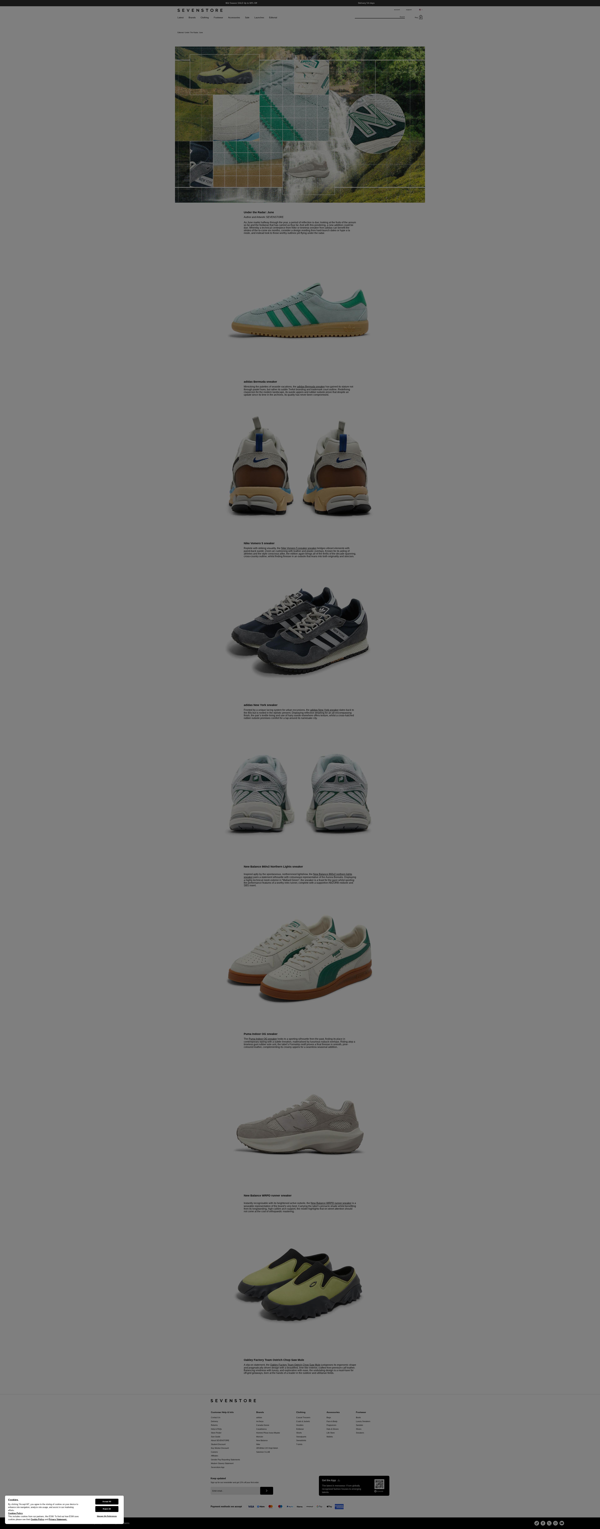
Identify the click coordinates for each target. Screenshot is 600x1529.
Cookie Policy (37, 1519)
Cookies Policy (15, 1513)
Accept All (106, 1501)
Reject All (107, 1509)
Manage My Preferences (107, 1516)
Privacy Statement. (58, 1519)
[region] (64, 1509)
